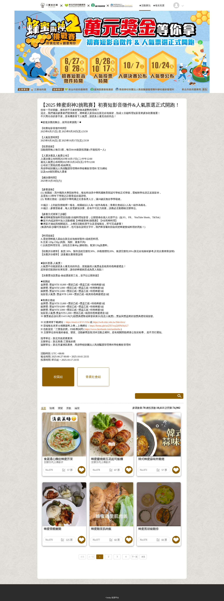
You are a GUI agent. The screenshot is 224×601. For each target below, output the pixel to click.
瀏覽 (60, 408)
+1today (108, 598)
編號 (77, 408)
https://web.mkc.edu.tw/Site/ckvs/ (109, 322)
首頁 (82, 557)
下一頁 (134, 557)
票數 (68, 408)
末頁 (143, 557)
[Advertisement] (112, 568)
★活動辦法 (145, 5)
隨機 (52, 408)
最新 (43, 408)
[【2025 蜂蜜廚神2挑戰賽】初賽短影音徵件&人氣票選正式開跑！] (86, 10)
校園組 (58, 377)
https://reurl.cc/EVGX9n (77, 322)
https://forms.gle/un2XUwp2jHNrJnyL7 (109, 325)
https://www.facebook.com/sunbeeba (102, 329)
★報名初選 (158, 5)
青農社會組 (93, 377)
